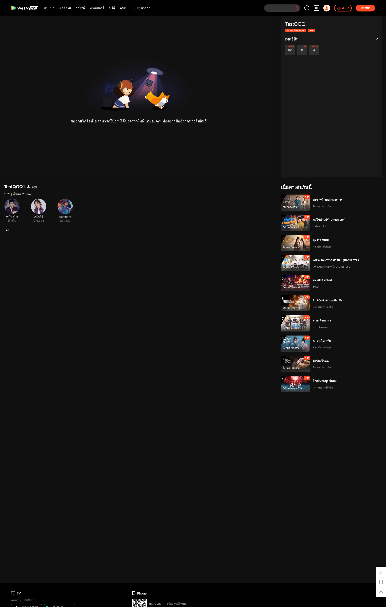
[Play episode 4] (314, 50)
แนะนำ (49, 8)
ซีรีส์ (112, 8)
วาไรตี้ (80, 8)
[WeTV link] (24, 8)
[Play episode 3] (302, 50)
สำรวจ (145, 8)
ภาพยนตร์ (97, 8)
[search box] (296, 8)
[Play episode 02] (290, 50)
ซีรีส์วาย (65, 8)
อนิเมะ (124, 8)
